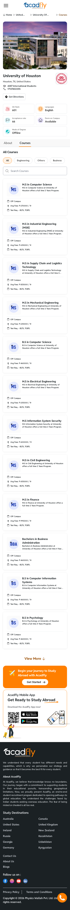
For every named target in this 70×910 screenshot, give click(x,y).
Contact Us (9, 856)
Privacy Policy (11, 892)
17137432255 (14, 89)
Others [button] (41, 160)
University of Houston (40, 14)
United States (19, 14)
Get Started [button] (34, 682)
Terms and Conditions (39, 892)
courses (63, 14)
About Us (8, 861)
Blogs (6, 866)
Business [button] (57, 160)
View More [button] (32, 658)
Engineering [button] (23, 160)
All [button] (7, 160)
